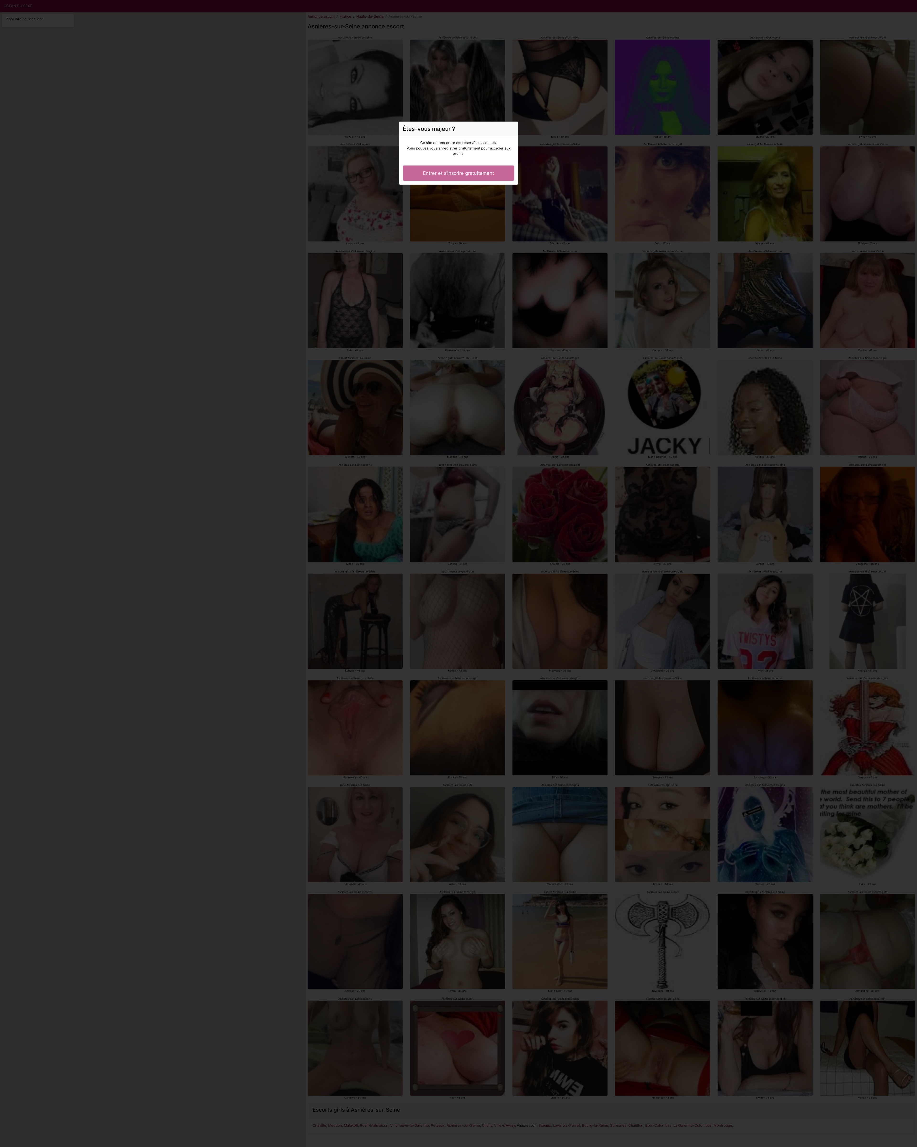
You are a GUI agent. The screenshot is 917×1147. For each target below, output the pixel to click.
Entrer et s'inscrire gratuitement (458, 173)
